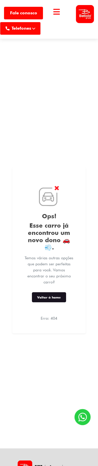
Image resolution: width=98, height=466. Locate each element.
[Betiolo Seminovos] (85, 13)
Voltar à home (49, 297)
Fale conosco (23, 12)
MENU (56, 17)
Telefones (21, 28)
